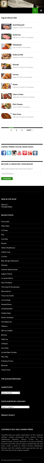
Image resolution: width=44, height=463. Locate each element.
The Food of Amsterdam (10, 287)
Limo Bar (4, 239)
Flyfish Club (5, 252)
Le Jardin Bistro (7, 278)
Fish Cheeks (18, 104)
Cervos (16, 74)
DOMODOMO (6, 309)
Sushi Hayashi (18, 25)
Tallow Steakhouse (8, 248)
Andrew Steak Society (9, 269)
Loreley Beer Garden (9, 352)
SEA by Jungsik (6, 330)
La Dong (4, 230)
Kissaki (16, 64)
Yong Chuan (5, 370)
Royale (3, 243)
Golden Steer (6, 313)
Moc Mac (4, 357)
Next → (30, 130)
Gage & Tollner (6, 274)
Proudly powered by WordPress (11, 460)
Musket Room (6, 304)
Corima (4, 256)
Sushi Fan (17, 35)
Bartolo (4, 335)
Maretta (4, 265)
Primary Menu (41, 10)
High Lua (4, 339)
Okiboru (4, 326)
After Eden (5, 226)
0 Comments (28, 27)
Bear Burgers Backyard (10, 261)
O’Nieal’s (4, 344)
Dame (15, 84)
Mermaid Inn (6, 291)
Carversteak (5, 300)
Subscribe (7, 179)
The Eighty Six (6, 322)
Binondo (4, 365)
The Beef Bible (6, 207)
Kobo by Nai (18, 55)
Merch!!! (4, 205)
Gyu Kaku (5, 348)
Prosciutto (5, 221)
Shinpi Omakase (7, 317)
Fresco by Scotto (7, 296)
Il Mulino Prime (7, 361)
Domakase (17, 45)
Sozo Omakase (6, 283)
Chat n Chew (18, 94)
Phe (2, 235)
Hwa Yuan (17, 114)
